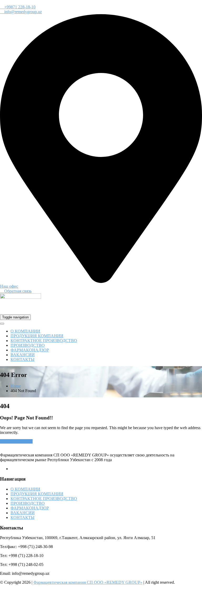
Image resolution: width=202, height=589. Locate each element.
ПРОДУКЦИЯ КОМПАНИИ (37, 336)
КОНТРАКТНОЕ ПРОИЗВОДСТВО (44, 340)
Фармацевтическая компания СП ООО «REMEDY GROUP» (87, 582)
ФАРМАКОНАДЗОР (30, 350)
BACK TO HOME (16, 441)
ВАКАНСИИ (23, 355)
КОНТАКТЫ (22, 359)
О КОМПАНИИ (25, 331)
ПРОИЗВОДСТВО (28, 345)
